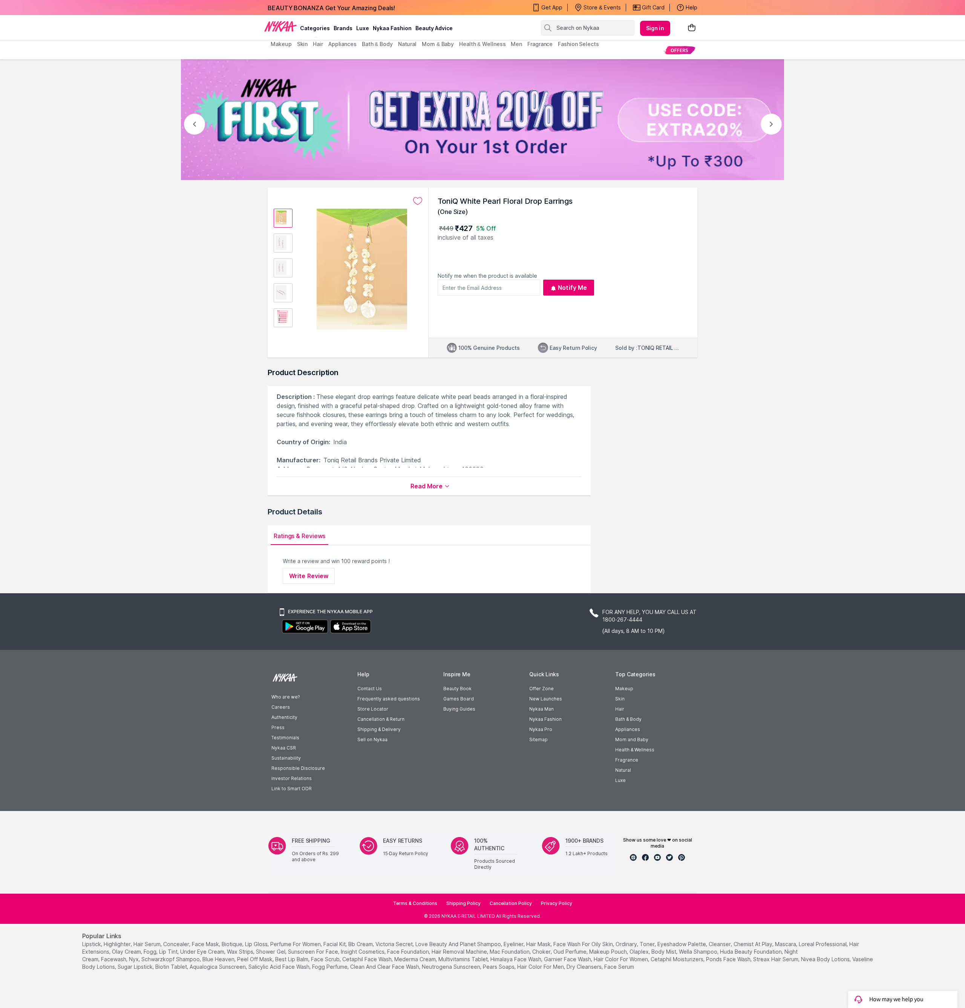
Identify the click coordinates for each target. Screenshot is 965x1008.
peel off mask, (255, 959)
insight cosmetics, (363, 951)
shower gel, (271, 951)
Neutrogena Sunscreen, (451, 966)
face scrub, (326, 959)
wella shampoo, (698, 951)
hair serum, (147, 944)
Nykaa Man (541, 709)
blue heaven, (219, 959)
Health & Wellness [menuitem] (482, 44)
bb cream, (361, 944)
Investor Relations (291, 778)
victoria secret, (394, 944)
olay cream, (127, 951)
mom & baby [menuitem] (438, 44)
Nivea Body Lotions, (826, 959)
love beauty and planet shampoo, (458, 944)
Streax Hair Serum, (776, 959)
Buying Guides (459, 709)
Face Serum (619, 966)
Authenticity (284, 717)
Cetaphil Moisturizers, (678, 959)
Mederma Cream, (415, 959)
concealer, (176, 944)
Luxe (620, 780)
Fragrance (626, 760)
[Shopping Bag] (691, 28)
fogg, (151, 951)
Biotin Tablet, (171, 966)
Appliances (627, 729)
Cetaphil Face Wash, (367, 959)
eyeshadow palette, (682, 944)
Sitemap (538, 739)
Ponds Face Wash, (729, 959)
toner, (648, 944)
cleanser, (720, 944)
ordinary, (627, 944)
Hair (619, 709)
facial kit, (335, 944)
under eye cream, (202, 951)
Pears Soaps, (499, 966)
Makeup (624, 688)
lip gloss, (257, 944)
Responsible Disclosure (298, 768)
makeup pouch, (608, 951)
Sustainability (286, 758)
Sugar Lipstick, (136, 966)
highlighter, (118, 944)
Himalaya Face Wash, (516, 959)
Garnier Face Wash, (568, 959)
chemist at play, (754, 944)
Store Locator (372, 709)
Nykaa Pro (540, 729)
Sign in (655, 28)
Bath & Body (628, 719)
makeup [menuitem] (281, 44)
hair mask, (539, 944)
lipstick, (92, 944)
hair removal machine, (460, 951)
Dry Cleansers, (585, 966)
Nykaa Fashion (392, 28)
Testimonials (285, 737)
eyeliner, (514, 944)
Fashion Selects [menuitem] (578, 44)
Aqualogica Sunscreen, (218, 966)
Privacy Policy (556, 903)
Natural (623, 770)
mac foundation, (510, 951)
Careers (280, 707)
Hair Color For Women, (621, 959)
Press (278, 727)
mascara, (786, 944)
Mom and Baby (631, 739)
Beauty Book (457, 688)
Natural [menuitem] (407, 44)
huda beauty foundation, (751, 951)
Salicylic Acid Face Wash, (279, 966)
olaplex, (640, 951)
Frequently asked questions (388, 699)
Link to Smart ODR (291, 788)
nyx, (134, 959)
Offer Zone (541, 688)
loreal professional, (823, 944)
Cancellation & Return (380, 719)
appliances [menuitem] (342, 44)
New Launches (545, 699)
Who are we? (285, 697)
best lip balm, (292, 959)
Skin (620, 699)
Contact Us (369, 688)
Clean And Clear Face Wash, (385, 966)
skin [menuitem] (302, 44)
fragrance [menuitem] (540, 44)
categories (315, 28)
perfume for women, (296, 944)
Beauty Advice (434, 28)
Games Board (458, 699)
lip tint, (169, 951)
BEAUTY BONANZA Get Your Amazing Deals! (331, 7)
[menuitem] (679, 50)
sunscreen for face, (313, 951)
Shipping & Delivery (379, 729)
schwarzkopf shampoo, (171, 959)
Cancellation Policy (511, 903)
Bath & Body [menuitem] (377, 44)
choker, (542, 951)
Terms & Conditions (415, 903)
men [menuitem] (516, 44)
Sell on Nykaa (372, 739)
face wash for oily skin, (583, 944)
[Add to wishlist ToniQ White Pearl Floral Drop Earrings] (417, 201)
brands (343, 28)
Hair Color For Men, (541, 966)
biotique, (233, 944)
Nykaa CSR (283, 748)
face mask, (206, 944)
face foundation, (408, 951)
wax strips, (240, 951)
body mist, (664, 951)
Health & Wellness (634, 750)
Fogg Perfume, (330, 966)
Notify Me (572, 287)
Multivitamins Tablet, (463, 959)
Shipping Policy (463, 903)
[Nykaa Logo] (280, 26)
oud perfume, (570, 951)
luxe (362, 28)
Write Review (308, 576)
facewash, (114, 959)
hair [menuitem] (318, 44)
